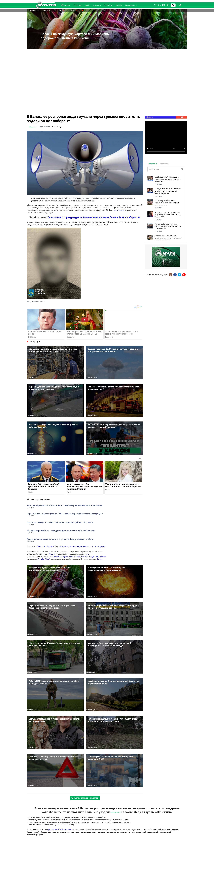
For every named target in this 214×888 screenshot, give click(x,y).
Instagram (64, 556)
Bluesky (103, 556)
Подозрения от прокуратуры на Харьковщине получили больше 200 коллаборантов (93, 217)
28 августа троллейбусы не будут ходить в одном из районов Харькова (61, 530)
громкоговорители (77, 546)
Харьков (50, 546)
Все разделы (130, 5)
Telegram (52, 554)
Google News (94, 556)
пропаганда (92, 546)
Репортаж (77, 5)
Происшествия (48, 44)
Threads (77, 556)
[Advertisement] (107, 64)
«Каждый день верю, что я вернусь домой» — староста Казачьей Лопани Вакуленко (168, 191)
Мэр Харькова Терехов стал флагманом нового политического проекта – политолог (168, 238)
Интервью (97, 5)
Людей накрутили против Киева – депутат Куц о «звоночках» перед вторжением (167, 214)
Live (154, 5)
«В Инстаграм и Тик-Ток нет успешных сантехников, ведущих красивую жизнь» (167, 202)
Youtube (41, 559)
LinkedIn (84, 556)
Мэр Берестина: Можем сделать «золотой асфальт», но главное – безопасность (167, 179)
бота (99, 559)
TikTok (47, 559)
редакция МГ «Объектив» (59, 829)
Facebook (55, 556)
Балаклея (64, 546)
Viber (71, 556)
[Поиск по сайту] (168, 5)
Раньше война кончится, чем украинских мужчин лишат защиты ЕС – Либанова (168, 226)
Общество (32, 127)
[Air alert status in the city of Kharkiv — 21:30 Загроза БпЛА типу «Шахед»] (82, 10)
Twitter (179, 274)
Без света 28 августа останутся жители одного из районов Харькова (60, 522)
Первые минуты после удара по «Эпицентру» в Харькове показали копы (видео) (65, 513)
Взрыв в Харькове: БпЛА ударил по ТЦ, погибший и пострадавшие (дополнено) (72, 36)
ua (159, 5)
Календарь (108, 5)
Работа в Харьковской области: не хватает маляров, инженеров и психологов (64, 505)
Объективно (65, 5)
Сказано (119, 5)
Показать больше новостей (85, 798)
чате (86, 554)
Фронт (87, 5)
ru (163, 5)
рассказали (119, 210)
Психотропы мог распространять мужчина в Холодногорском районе (60, 539)
